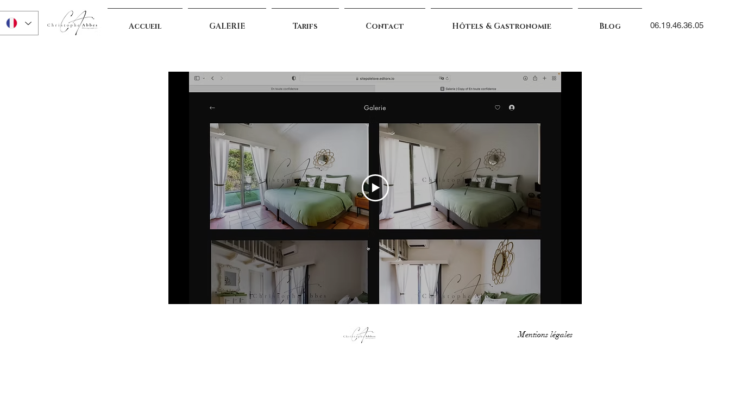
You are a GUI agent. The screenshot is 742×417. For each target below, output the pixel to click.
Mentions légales (547, 334)
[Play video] (375, 187)
